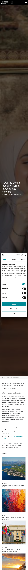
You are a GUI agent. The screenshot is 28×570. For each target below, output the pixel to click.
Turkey (7, 445)
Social (11, 445)
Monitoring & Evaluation (13, 443)
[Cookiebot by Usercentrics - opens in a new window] (17, 255)
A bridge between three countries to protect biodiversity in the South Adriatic (13, 486)
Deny (14, 313)
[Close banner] (25, 255)
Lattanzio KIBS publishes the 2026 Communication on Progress (11, 550)
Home (3, 377)
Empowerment (17, 447)
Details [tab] (14, 259)
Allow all (14, 304)
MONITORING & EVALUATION (15, 194)
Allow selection (14, 308)
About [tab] (23, 259)
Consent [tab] (5, 259)
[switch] (24, 289)
